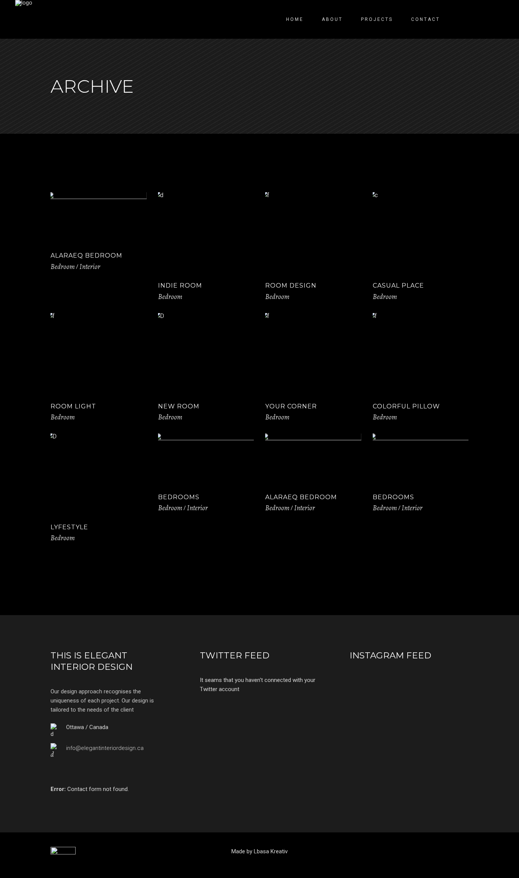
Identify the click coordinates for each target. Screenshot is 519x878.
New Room (178, 406)
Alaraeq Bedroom (86, 255)
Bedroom (63, 267)
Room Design (290, 285)
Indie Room (180, 285)
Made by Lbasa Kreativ (259, 851)
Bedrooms (178, 497)
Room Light (73, 406)
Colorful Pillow (406, 406)
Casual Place (398, 285)
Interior (89, 267)
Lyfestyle (69, 527)
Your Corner (291, 406)
